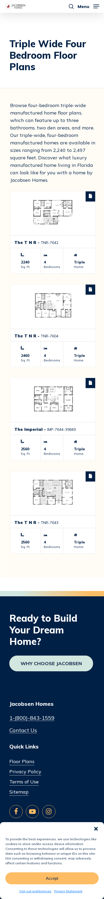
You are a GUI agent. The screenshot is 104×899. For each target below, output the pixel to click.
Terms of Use (24, 782)
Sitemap (19, 792)
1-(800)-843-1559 (31, 718)
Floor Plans (21, 761)
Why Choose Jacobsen (51, 663)
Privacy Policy (25, 771)
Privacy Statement (68, 891)
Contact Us (23, 730)
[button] (96, 828)
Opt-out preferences (35, 891)
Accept (52, 878)
